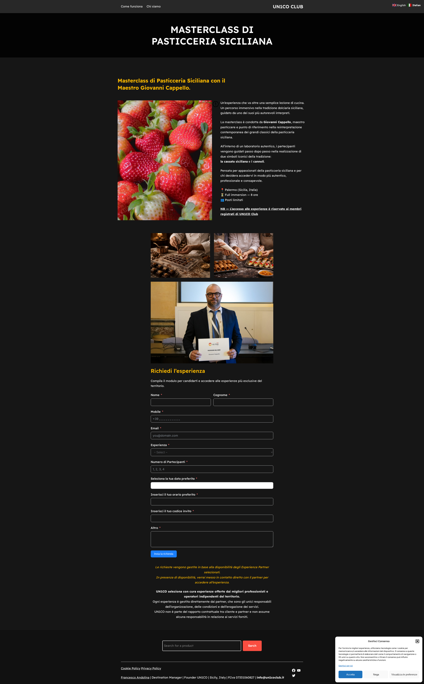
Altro (154, 528)
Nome (155, 395)
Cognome (220, 395)
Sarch (252, 646)
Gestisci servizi (346, 665)
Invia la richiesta (163, 553)
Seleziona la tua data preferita (173, 479)
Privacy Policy (151, 668)
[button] (417, 641)
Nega (376, 674)
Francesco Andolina (135, 677)
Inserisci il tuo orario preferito (173, 494)
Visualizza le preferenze (404, 674)
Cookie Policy (130, 668)
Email (155, 428)
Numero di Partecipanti (168, 462)
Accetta (350, 674)
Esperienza (159, 445)
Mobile (156, 412)
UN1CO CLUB (288, 6)
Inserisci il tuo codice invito (171, 511)
